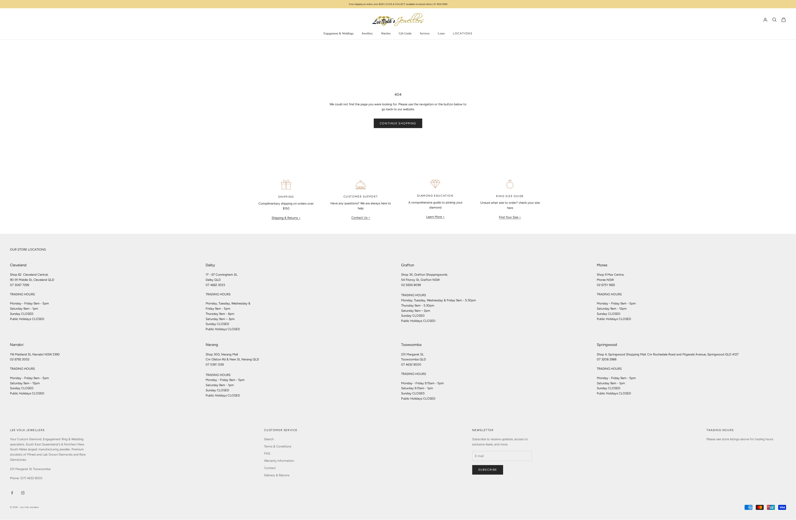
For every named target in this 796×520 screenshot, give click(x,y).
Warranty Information (279, 461)
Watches (386, 33)
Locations (462, 33)
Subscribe (487, 470)
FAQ (267, 453)
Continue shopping (398, 123)
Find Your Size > (510, 217)
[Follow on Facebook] (12, 493)
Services (425, 33)
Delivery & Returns (276, 475)
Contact (270, 468)
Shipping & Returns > (286, 218)
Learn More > (435, 217)
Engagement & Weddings (338, 33)
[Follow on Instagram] (23, 493)
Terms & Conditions (277, 446)
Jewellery (367, 33)
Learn (441, 33)
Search (269, 439)
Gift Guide (405, 33)
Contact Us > (360, 217)
